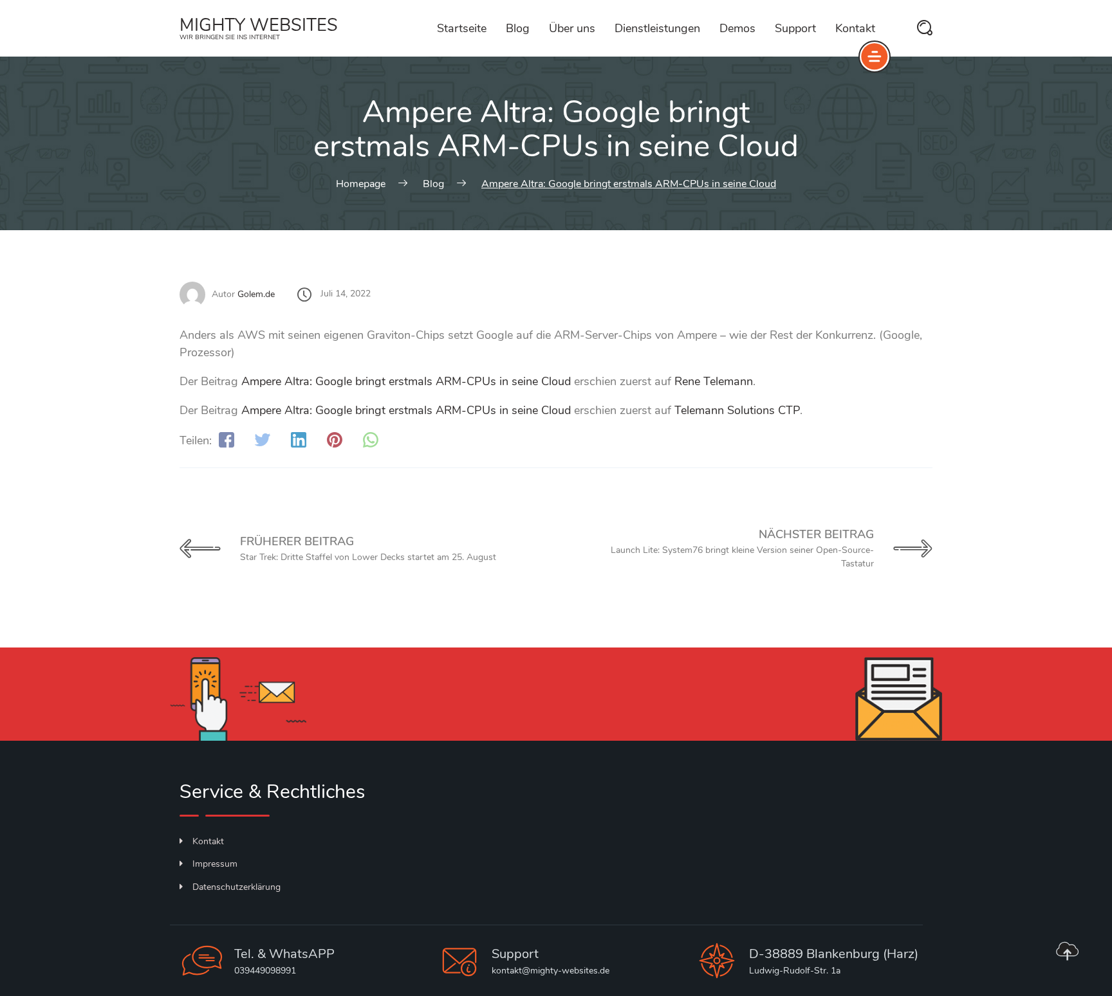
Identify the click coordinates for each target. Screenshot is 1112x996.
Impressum (214, 864)
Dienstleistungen (657, 28)
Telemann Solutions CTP (737, 410)
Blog (518, 28)
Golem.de (256, 294)
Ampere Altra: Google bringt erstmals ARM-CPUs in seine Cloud (406, 381)
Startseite (461, 28)
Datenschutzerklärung (236, 887)
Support (795, 28)
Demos (737, 28)
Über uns (572, 28)
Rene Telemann (713, 381)
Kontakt (855, 28)
